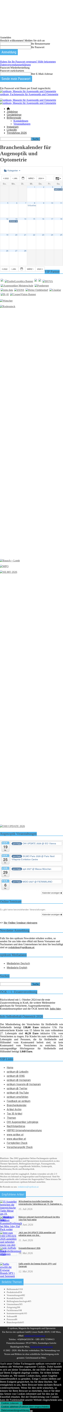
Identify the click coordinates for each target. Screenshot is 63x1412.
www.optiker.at (15, 1134)
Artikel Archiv (14, 1109)
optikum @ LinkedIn (17, 1071)
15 (34, 219)
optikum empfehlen (17, 1096)
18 (61, 219)
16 (43, 219)
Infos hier (55, 1008)
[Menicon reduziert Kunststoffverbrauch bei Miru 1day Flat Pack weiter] (11, 1229)
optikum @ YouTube (18, 1092)
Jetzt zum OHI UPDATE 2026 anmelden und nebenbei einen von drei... (36, 1233)
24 (52, 235)
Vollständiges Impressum (41, 1346)
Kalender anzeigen (51, 892)
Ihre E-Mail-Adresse (42, 73)
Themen (11, 1117)
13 (16, 219)
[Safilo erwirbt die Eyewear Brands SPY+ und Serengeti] (8, 1276)
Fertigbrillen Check (17, 1143)
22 (34, 235)
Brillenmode (14, 117)
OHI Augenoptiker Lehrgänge (22, 1122)
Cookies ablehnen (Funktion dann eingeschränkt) (25, 1406)
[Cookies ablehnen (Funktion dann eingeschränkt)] (31, 1410)
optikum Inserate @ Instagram (24, 1084)
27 (16, 250)
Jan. (15, 178)
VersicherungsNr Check (20, 1147)
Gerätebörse (14, 114)
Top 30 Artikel (14, 1113)
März (31, 178)
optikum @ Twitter (17, 1088)
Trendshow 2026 (17, 132)
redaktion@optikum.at (28, 1186)
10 (52, 203)
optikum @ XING (16, 1076)
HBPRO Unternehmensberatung (24, 1130)
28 (25, 250)
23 (43, 235)
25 (61, 235)
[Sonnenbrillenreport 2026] (10, 1254)
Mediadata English (17, 967)
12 (7, 219)
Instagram (12, 126)
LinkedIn (12, 129)
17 (52, 219)
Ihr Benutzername (40, 43)
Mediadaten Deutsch (18, 963)
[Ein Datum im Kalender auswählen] (23, 178)
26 (7, 250)
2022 (6, 178)
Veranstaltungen (21, 123)
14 (25, 219)
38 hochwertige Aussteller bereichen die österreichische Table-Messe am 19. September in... (40, 1202)
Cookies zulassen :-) (11, 1403)
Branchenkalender (17, 1105)
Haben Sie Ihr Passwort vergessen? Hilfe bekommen (28, 61)
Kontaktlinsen (20, 120)
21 (25, 235)
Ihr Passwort (37, 47)
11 (61, 203)
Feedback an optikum (18, 1101)
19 (7, 235)
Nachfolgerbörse (16, 1126)
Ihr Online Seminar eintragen (20, 922)
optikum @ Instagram (19, 1080)
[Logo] (28, 100)
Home (10, 1067)
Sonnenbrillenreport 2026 (29, 1248)
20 (16, 235)
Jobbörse (12, 111)
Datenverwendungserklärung (15, 64)
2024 (40, 178)
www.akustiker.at (16, 1138)
